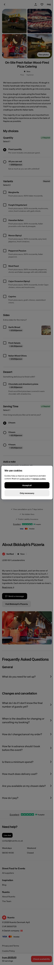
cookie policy (24, 478)
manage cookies (39, 478)
